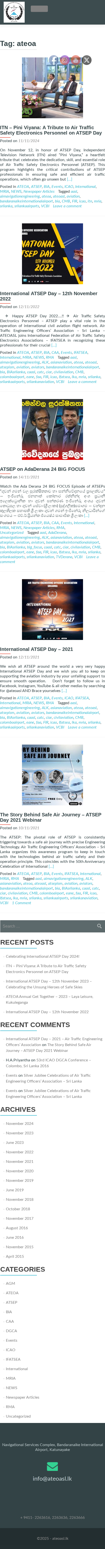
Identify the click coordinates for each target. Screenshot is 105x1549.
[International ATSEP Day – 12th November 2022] (52, 283)
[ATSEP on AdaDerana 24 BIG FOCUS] (52, 459)
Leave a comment (67, 206)
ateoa (46, 196)
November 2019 (19, 1181)
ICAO (68, 187)
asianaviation (61, 362)
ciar (49, 372)
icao (82, 201)
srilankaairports (26, 206)
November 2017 (19, 1219)
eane (30, 377)
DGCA (11, 1331)
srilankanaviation (40, 382)
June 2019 (15, 1190)
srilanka (6, 206)
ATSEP (36, 187)
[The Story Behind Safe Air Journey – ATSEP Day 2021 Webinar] (52, 804)
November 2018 (19, 1200)
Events (57, 187)
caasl (31, 372)
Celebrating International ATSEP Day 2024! (42, 956)
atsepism (7, 367)
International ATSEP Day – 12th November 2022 (47, 1012)
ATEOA (23, 187)
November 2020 (19, 1171)
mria (97, 201)
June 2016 (15, 1237)
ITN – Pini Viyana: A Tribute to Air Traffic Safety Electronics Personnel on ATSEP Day (51, 130)
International (85, 187)
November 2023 (19, 1133)
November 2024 (19, 1124)
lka (74, 377)
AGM (10, 1283)
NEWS (16, 191)
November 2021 (19, 1162)
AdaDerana (57, 533)
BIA (47, 187)
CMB (66, 201)
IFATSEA (80, 353)
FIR (74, 201)
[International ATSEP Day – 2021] (52, 639)
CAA (55, 353)
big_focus (34, 547)
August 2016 (17, 1228)
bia (57, 201)
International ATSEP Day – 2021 (36, 649)
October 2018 (18, 1209)
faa (38, 377)
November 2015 (19, 1247)
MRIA (4, 191)
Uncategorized (11, 533)
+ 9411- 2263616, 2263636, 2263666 (52, 1518)
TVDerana (64, 557)
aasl (74, 191)
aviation (73, 196)
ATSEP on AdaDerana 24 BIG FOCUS (42, 469)
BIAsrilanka (16, 372)
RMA (50, 357)
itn (90, 201)
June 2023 (15, 1143)
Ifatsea (64, 377)
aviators (37, 367)
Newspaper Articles (38, 191)
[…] (69, 179)
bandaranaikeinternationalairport (26, 201)
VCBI (45, 206)
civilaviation (63, 372)
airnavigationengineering (20, 196)
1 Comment (21, 903)
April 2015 (15, 1256)
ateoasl (59, 196)
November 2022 (19, 1152)
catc (40, 372)
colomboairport (12, 377)
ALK (45, 362)
